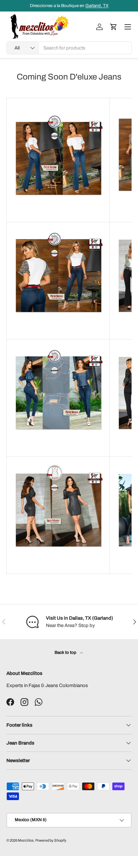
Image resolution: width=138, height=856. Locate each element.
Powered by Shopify (50, 840)
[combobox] (69, 48)
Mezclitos (26, 840)
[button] (114, 27)
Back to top (66, 652)
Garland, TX (96, 5)
